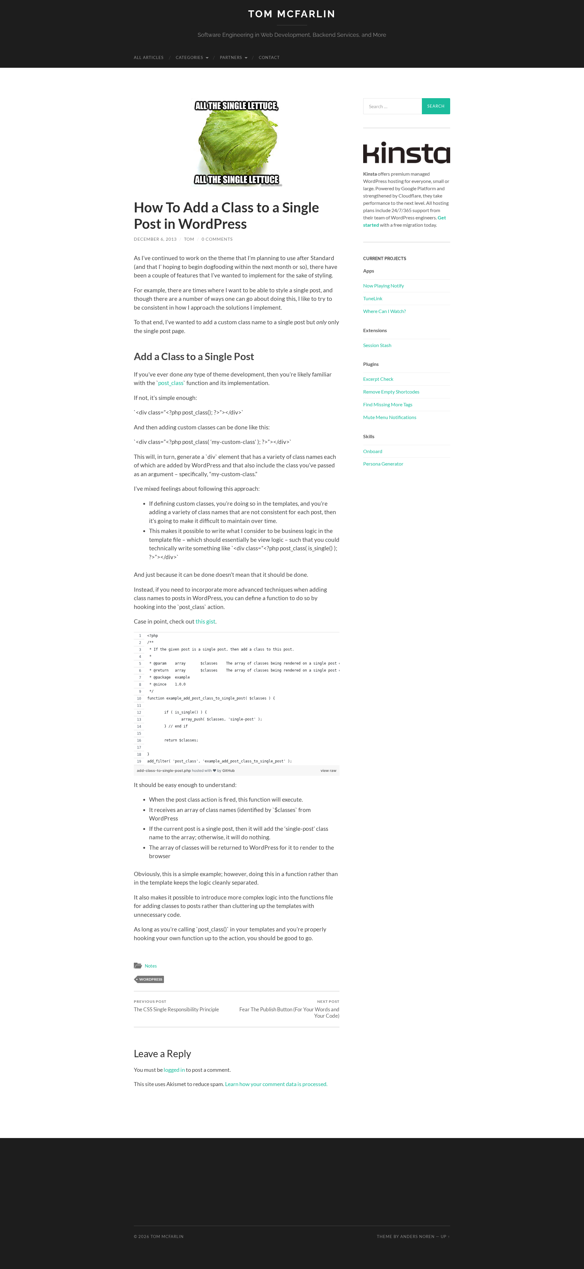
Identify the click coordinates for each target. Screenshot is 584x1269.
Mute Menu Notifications (389, 417)
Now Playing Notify (383, 285)
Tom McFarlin (292, 13)
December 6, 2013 (155, 239)
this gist (205, 621)
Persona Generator (383, 463)
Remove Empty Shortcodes (391, 391)
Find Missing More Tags (387, 404)
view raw (328, 770)
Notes (151, 965)
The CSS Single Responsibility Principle (176, 1005)
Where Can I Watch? (384, 311)
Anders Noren (417, 1236)
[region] (236, 698)
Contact (269, 57)
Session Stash (377, 345)
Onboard (372, 451)
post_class (170, 382)
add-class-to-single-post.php (164, 770)
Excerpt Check (378, 379)
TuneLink (372, 298)
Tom (189, 239)
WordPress (150, 979)
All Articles (149, 57)
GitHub (228, 770)
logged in (174, 1069)
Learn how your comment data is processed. (276, 1084)
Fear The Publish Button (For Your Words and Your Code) (289, 1009)
